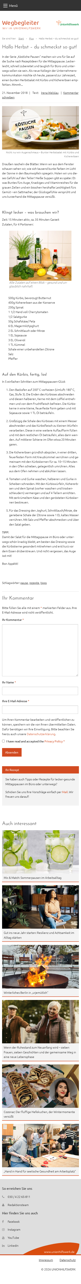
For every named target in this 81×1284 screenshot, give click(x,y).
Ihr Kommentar (13, 619)
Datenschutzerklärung (41, 734)
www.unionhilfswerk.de (59, 1252)
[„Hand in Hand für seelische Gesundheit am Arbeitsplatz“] (40, 1145)
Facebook (14, 1221)
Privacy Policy (53, 741)
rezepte (34, 583)
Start (21, 38)
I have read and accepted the (35, 741)
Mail (65, 792)
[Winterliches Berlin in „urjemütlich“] (40, 966)
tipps (43, 583)
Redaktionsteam (18, 1205)
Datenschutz (68, 1260)
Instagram (14, 1229)
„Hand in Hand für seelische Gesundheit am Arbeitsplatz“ (40, 1171)
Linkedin (13, 1245)
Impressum (46, 1260)
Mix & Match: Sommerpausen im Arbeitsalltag (32, 877)
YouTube (13, 1237)
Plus (31, 38)
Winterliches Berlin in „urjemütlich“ (26, 992)
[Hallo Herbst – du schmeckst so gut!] (40, 128)
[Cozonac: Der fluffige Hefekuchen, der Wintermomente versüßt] (40, 1086)
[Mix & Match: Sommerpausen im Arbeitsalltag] (40, 852)
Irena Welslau (50, 93)
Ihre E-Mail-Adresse (15, 701)
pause (24, 583)
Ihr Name (9, 682)
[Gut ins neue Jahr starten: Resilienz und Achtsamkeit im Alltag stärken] (40, 907)
